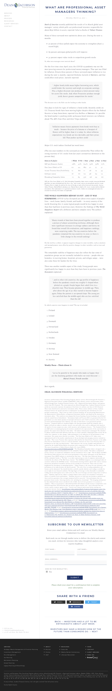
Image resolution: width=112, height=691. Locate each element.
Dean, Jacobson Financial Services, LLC (21, 681)
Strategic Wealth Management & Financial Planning (21, 649)
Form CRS (90, 654)
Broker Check (92, 657)
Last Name (82, 549)
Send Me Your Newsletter (56, 569)
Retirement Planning (11, 660)
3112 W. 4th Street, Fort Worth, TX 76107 (16, 632)
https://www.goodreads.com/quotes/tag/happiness (58, 516)
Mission (48, 649)
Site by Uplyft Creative (10, 685)
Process (8, 18)
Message (76, 602)
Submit (75, 578)
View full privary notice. (52, 681)
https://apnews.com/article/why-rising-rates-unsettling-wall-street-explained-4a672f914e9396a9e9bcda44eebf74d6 (75, 504)
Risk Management (10, 654)
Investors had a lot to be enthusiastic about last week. (76, 623)
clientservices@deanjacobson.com (14, 630)
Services (8, 13)
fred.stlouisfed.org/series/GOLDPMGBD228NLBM (59, 449)
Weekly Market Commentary (70, 652)
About (7, 15)
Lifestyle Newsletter (68, 654)
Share (77, 606)
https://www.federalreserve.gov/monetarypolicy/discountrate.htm (71, 496)
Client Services (11, 23)
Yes (50, 571)
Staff (47, 654)
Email (60, 602)
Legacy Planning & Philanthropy (14, 665)
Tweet (93, 602)
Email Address (51, 559)
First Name (50, 549)
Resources (9, 21)
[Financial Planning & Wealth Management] (20, 5)
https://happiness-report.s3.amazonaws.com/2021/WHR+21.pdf (79, 509)
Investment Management (12, 652)
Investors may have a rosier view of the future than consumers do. (75, 630)
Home (89, 646)
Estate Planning (9, 663)
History (48, 652)
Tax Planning (8, 657)
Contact (8, 26)
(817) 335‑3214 (8, 628)
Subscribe (64, 649)
